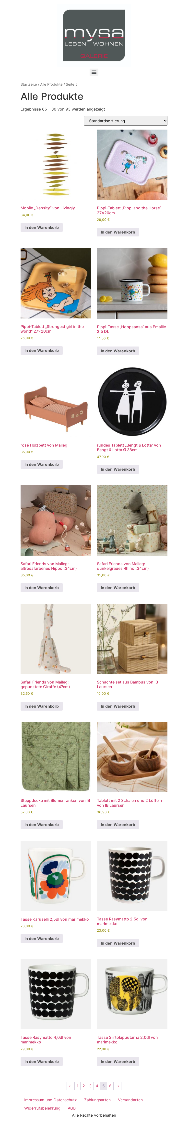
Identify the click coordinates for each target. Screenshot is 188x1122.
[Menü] (94, 72)
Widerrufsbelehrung (42, 1108)
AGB (72, 1108)
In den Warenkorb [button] (41, 227)
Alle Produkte (51, 84)
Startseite (29, 84)
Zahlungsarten (97, 1099)
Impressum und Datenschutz (50, 1099)
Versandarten (130, 1099)
